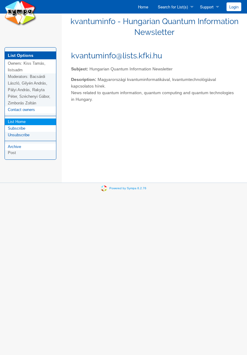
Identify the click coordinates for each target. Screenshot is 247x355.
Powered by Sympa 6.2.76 (127, 188)
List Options (20, 55)
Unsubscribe (19, 135)
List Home (17, 121)
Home (143, 7)
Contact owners (21, 109)
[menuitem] (143, 7)
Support (207, 7)
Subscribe (16, 128)
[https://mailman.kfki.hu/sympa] (21, 12)
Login (234, 7)
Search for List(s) (173, 7)
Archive (14, 146)
